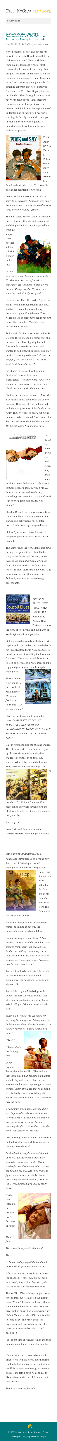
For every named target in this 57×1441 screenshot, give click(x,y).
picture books (41, 44)
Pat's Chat (27, 44)
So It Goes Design (38, 1436)
